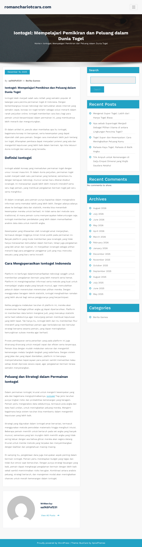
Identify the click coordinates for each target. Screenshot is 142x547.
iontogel (51, 396)
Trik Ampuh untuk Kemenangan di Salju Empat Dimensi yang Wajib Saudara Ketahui (111, 161)
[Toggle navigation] (134, 7)
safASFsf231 (15, 80)
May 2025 (98, 294)
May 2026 (98, 225)
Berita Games (33, 80)
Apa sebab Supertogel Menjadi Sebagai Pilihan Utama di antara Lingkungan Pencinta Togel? (110, 127)
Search (94, 70)
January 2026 (100, 248)
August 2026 (99, 208)
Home (37, 43)
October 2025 (100, 265)
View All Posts (48, 515)
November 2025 (101, 259)
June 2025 (98, 288)
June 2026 (98, 219)
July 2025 (98, 282)
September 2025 (102, 271)
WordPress (63, 543)
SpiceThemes (98, 543)
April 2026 (98, 231)
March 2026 (99, 237)
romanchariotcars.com (27, 6)
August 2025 (99, 277)
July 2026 (98, 214)
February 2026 (101, 242)
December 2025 (101, 254)
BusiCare (84, 543)
